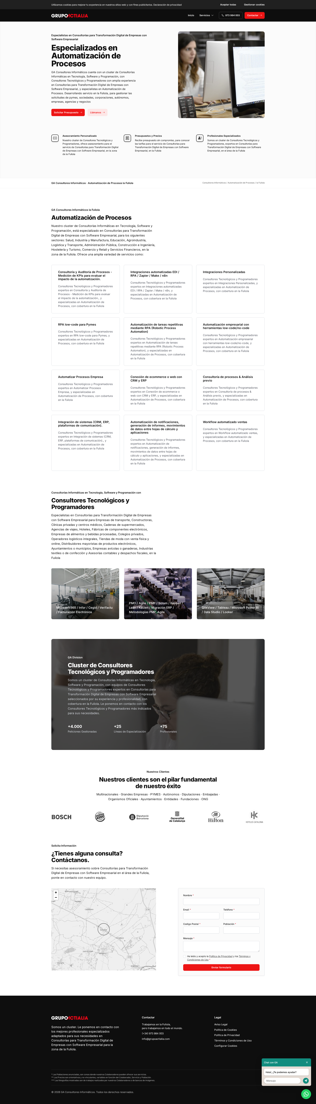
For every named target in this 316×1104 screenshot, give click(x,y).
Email (187, 909)
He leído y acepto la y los (218, 958)
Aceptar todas (228, 4)
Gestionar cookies (254, 4)
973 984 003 (232, 15)
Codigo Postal (191, 924)
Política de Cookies (225, 1029)
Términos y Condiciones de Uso (233, 1040)
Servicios (204, 15)
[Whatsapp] (306, 1094)
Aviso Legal (220, 1024)
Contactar (252, 15)
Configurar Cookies (225, 1045)
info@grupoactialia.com (156, 1038)
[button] (103, 929)
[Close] (307, 1062)
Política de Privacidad (221, 956)
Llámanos (95, 112)
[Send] (306, 1081)
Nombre (188, 895)
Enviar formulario (221, 967)
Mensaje (188, 938)
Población (229, 924)
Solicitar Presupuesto (66, 112)
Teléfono (229, 909)
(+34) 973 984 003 (153, 1033)
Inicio (191, 15)
